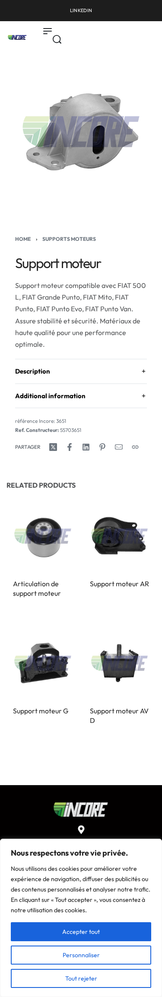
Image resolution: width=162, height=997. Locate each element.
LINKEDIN (81, 10)
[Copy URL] (135, 447)
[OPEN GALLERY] (81, 131)
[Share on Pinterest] (102, 447)
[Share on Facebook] (69, 447)
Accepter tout (81, 932)
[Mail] (119, 447)
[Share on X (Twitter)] (53, 447)
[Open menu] (47, 31)
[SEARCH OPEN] (57, 39)
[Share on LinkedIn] (86, 447)
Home (23, 239)
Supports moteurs (69, 239)
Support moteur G (40, 710)
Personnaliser (81, 955)
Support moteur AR (119, 583)
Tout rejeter (81, 978)
